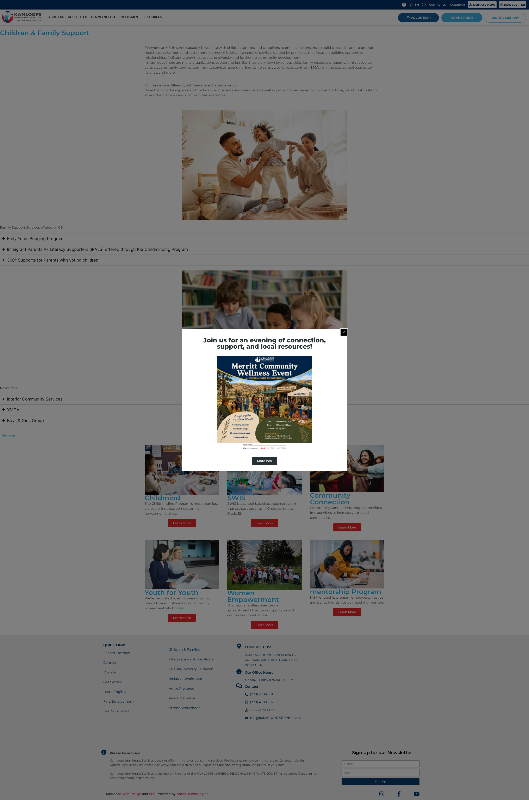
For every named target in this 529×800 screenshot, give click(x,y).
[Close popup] (344, 332)
